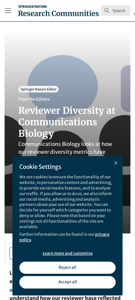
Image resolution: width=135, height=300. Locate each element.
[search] (115, 10)
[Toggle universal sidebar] (8, 11)
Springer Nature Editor (38, 89)
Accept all (67, 281)
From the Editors (34, 99)
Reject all (67, 267)
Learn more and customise (68, 253)
